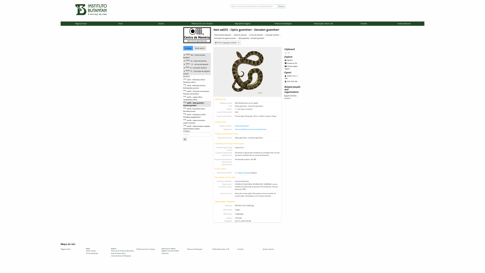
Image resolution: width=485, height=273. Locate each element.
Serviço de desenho (256, 35)
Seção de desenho (240, 35)
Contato (363, 23)
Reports (290, 60)
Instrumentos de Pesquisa (121, 256)
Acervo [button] (161, 23)
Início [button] (120, 23)
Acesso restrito (268, 249)
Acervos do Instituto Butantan (122, 251)
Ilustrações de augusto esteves (225, 38)
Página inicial (81, 23)
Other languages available (227, 42)
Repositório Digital (242, 23)
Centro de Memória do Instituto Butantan (250, 129)
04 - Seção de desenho (199, 61)
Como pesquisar (92, 253)
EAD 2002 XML (292, 81)
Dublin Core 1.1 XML (291, 77)
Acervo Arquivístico (118, 253)
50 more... (186, 76)
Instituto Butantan (242, 126)
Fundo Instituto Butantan (222, 35)
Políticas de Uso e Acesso (202, 23)
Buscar (281, 6)
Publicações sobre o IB (323, 23)
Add (288, 53)
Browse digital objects (291, 67)
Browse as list (292, 63)
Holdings (188, 48)
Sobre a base (90, 251)
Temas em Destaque (283, 23)
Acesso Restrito (404, 23)
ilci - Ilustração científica (198, 68)
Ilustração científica (272, 35)
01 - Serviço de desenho (199, 64)
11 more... (186, 131)
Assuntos (165, 253)
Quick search (200, 48)
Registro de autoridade (170, 251)
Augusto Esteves (243, 173)
